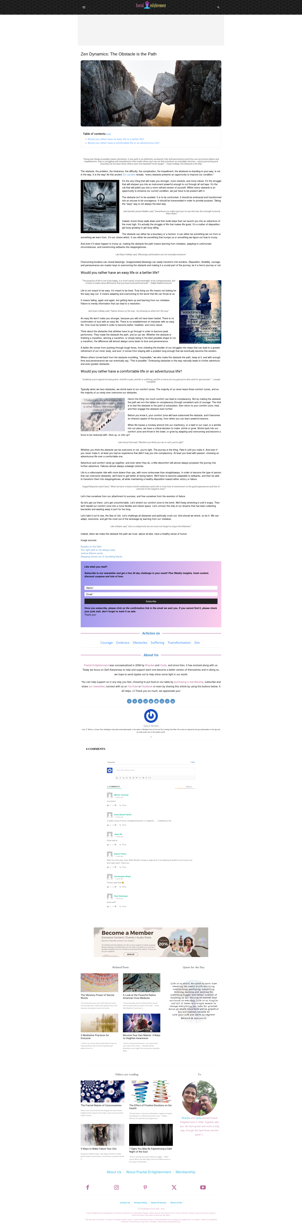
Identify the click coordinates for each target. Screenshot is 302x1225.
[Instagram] (116, 1187)
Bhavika (149, 665)
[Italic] (120, 777)
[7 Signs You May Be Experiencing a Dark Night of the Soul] (151, 1135)
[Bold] (117, 777)
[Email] (161, 701)
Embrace (122, 642)
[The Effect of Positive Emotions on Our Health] (151, 1091)
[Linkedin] (151, 701)
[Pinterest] (140, 701)
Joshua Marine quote (92, 553)
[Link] (143, 777)
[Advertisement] (151, 32)
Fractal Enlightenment (96, 665)
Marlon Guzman (121, 794)
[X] (134, 701)
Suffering (157, 642)
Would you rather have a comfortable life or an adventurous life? (123, 143)
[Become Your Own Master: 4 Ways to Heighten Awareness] (141, 1023)
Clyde (163, 665)
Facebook (147, 686)
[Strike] (126, 777)
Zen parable (129, 174)
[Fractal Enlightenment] (150, 5)
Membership (185, 1171)
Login (193, 762)
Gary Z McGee (151, 726)
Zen (197, 642)
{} (146, 777)
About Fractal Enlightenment (148, 1171)
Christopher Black (122, 876)
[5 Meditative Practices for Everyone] (99, 1023)
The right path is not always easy (98, 549)
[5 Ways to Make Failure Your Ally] (102, 1135)
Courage (107, 642)
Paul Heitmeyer (121, 896)
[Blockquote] (136, 777)
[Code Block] (140, 777)
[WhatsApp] (145, 701)
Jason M (118, 834)
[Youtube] (203, 1187)
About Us (114, 1171)
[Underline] (123, 777)
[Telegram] (156, 701)
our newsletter (97, 686)
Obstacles (140, 642)
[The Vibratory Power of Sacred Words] (99, 982)
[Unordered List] (133, 777)
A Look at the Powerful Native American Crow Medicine (139, 996)
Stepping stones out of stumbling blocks (101, 556)
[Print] (172, 701)
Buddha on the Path (91, 546)
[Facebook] (129, 701)
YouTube (133, 686)
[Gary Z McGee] (151, 716)
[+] (149, 777)
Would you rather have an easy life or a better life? (116, 139)
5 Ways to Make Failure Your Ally (98, 1148)
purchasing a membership (188, 682)
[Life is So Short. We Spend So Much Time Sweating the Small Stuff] (193, 1001)
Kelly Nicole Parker (123, 814)
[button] (218, 7)
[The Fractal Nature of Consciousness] (102, 1091)
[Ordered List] (130, 777)
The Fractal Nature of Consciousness (101, 1105)
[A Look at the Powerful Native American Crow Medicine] (141, 982)
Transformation (179, 642)
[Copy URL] (167, 701)
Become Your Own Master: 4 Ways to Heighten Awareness (141, 1037)
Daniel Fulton (120, 853)
